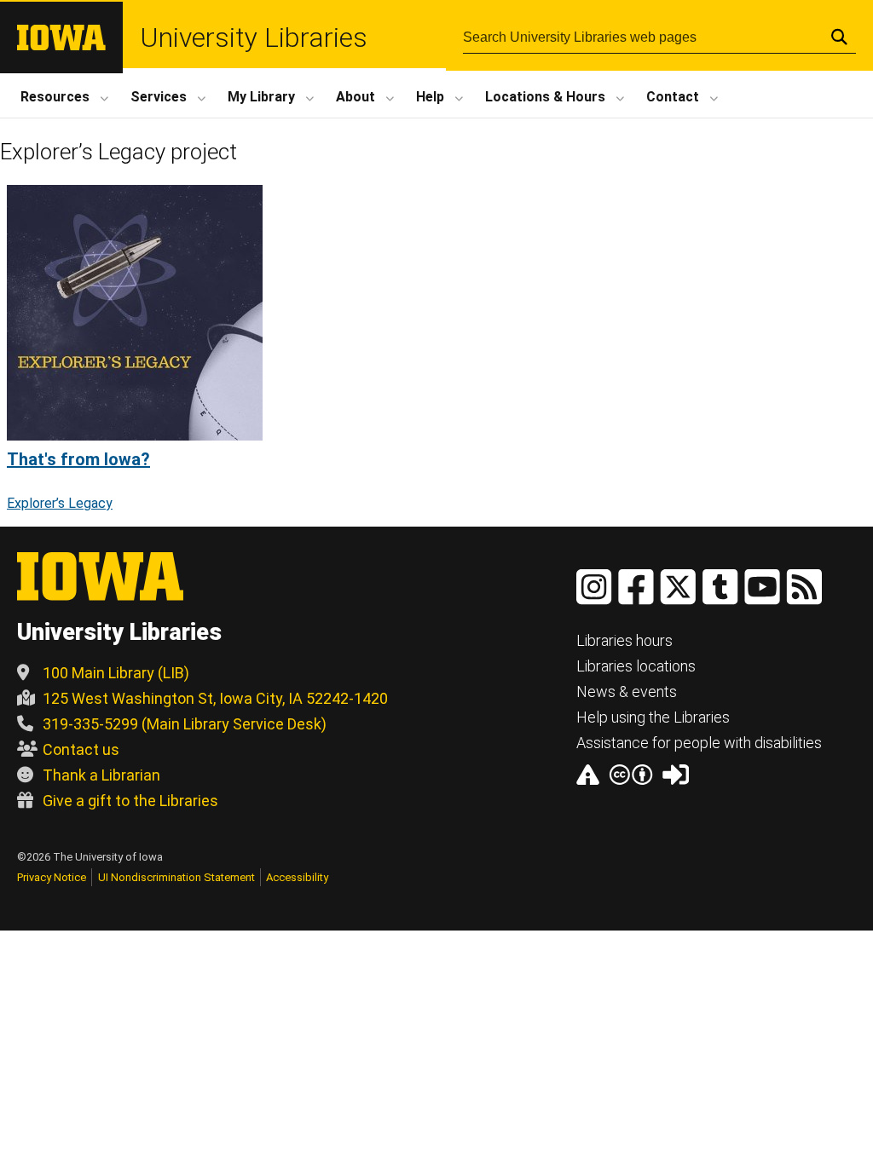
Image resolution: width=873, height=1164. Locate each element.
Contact (672, 97)
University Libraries (253, 37)
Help (430, 97)
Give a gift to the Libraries (130, 801)
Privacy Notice (51, 877)
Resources (55, 97)
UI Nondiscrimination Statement (176, 877)
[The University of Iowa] (61, 45)
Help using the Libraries (653, 717)
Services (158, 97)
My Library (261, 97)
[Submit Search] (839, 36)
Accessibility (297, 877)
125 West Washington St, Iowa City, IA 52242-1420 (215, 698)
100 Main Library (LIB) (116, 673)
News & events (626, 691)
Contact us (81, 749)
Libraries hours (624, 640)
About (355, 97)
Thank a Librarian (101, 775)
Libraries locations (636, 666)
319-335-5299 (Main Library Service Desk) (185, 724)
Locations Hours (545, 97)
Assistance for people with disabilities (699, 743)
